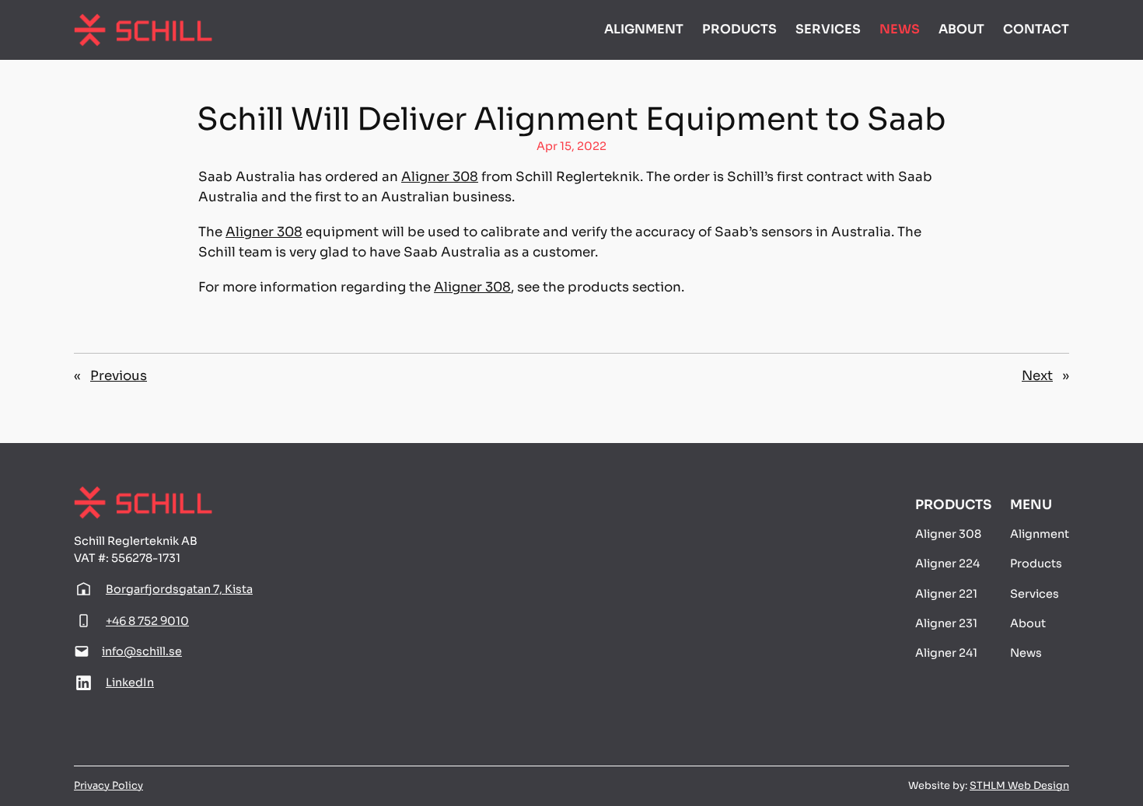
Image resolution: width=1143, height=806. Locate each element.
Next (1037, 376)
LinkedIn (130, 682)
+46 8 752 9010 (147, 621)
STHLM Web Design (1019, 786)
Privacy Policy (108, 786)
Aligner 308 (439, 177)
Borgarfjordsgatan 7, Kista (179, 589)
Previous (118, 376)
